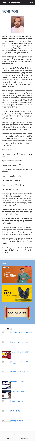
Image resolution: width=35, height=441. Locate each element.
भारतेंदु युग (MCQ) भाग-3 (17, 421)
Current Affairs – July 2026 (19, 342)
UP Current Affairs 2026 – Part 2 (21, 332)
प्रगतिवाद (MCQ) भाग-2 (17, 391)
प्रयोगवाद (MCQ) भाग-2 (17, 381)
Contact (24, 435)
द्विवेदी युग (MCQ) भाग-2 (17, 411)
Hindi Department (11, 2)
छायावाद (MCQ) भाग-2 (17, 401)
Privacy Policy (12, 435)
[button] (24, 2)
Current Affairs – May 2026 (20, 372)
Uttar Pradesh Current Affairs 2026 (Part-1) (20, 362)
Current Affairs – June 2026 (20, 352)
